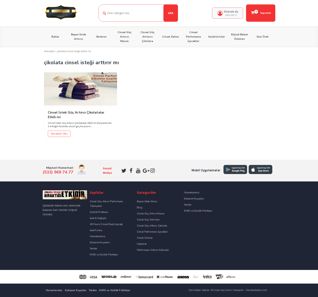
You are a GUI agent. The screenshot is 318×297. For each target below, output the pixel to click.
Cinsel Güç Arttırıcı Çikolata (152, 225)
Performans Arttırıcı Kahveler (153, 250)
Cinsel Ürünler (145, 238)
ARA (170, 13)
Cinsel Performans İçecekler (152, 232)
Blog (139, 207)
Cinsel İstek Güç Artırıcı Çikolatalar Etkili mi (76, 114)
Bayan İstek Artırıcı (147, 201)
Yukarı (306, 289)
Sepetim (263, 13)
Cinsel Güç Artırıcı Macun (151, 213)
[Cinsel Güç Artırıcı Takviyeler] (61, 19)
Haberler (142, 244)
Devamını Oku (59, 133)
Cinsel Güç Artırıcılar (148, 219)
